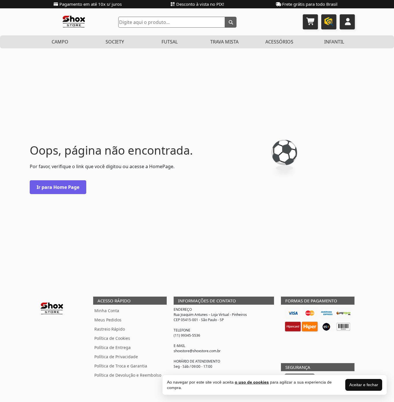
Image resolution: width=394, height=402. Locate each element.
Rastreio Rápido (109, 329)
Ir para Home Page (58, 187)
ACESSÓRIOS (279, 42)
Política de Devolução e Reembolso (127, 375)
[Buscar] (231, 22)
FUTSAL (170, 42)
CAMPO (60, 42)
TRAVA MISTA (224, 42)
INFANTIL (334, 42)
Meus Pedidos (107, 320)
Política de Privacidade (116, 356)
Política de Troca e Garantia (120, 366)
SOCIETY (115, 42)
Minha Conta (106, 310)
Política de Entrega (112, 347)
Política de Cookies (112, 338)
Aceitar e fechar (363, 384)
